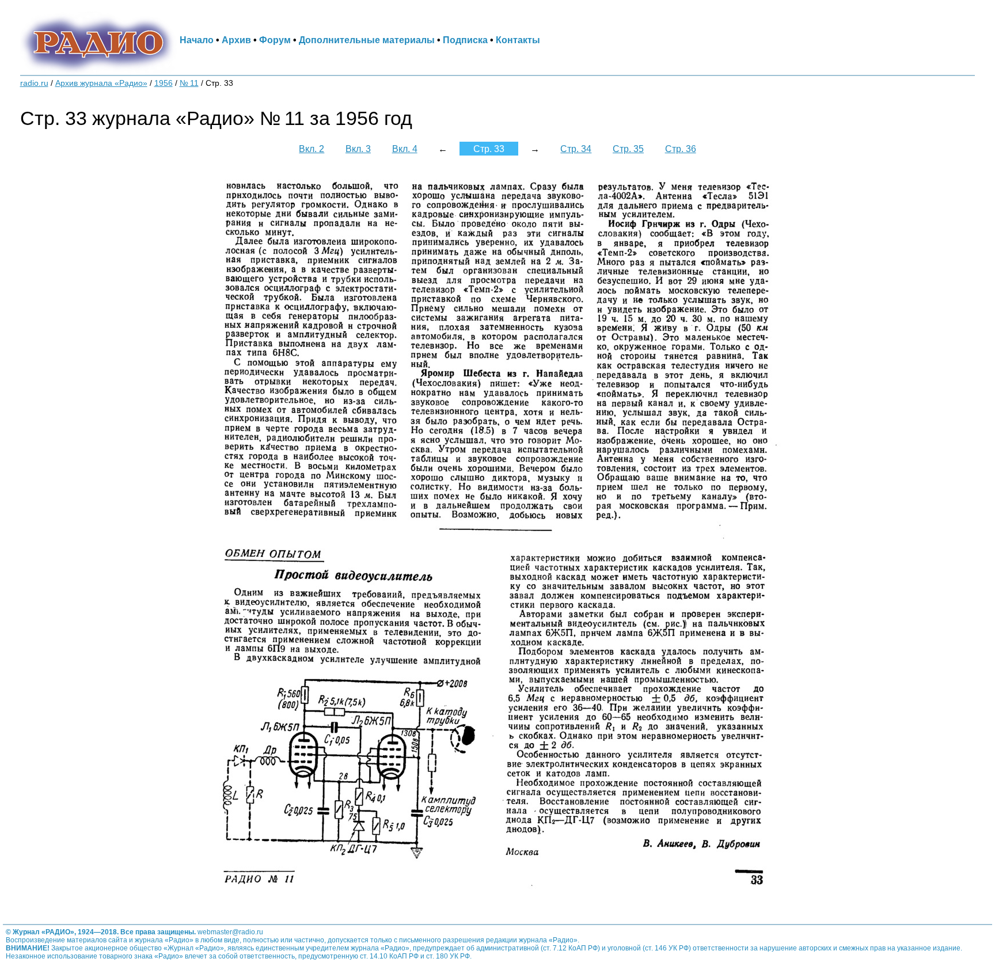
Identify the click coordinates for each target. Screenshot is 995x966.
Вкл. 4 (404, 148)
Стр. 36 (680, 148)
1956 (163, 83)
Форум (275, 40)
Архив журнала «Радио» (101, 83)
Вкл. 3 (358, 148)
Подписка (465, 40)
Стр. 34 (575, 148)
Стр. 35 (628, 148)
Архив (236, 40)
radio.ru (34, 83)
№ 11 (189, 83)
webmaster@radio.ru (230, 932)
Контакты (518, 40)
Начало (197, 40)
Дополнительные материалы (367, 40)
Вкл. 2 (311, 148)
